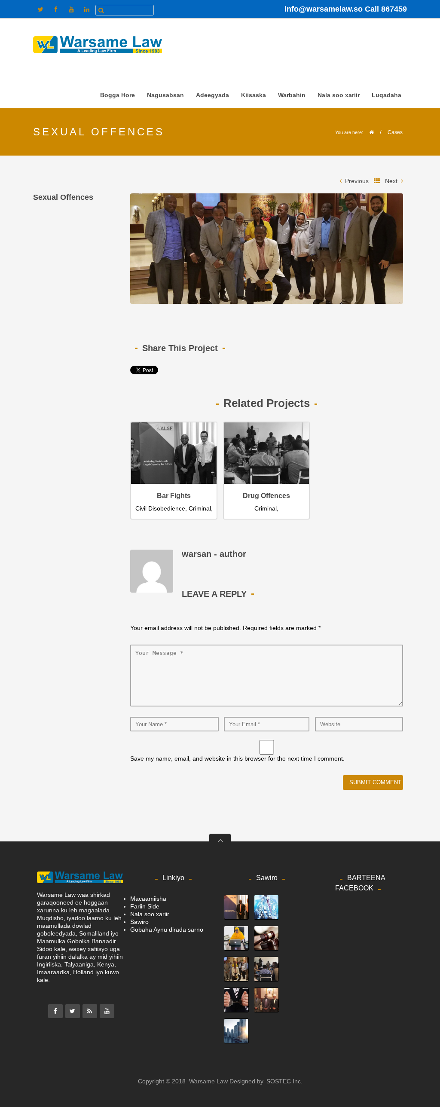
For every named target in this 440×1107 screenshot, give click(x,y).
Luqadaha (384, 97)
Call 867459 (386, 9)
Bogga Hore (117, 95)
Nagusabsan (163, 97)
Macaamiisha (148, 898)
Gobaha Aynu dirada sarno (166, 929)
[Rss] (89, 1011)
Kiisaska (251, 97)
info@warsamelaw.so (323, 9)
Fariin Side (144, 906)
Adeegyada (212, 95)
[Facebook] (55, 1011)
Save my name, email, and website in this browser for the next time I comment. (237, 758)
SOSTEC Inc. (284, 1081)
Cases (395, 132)
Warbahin (289, 97)
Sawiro (139, 921)
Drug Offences (266, 495)
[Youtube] (107, 1011)
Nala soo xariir (339, 95)
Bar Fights (174, 495)
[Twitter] (72, 1011)
